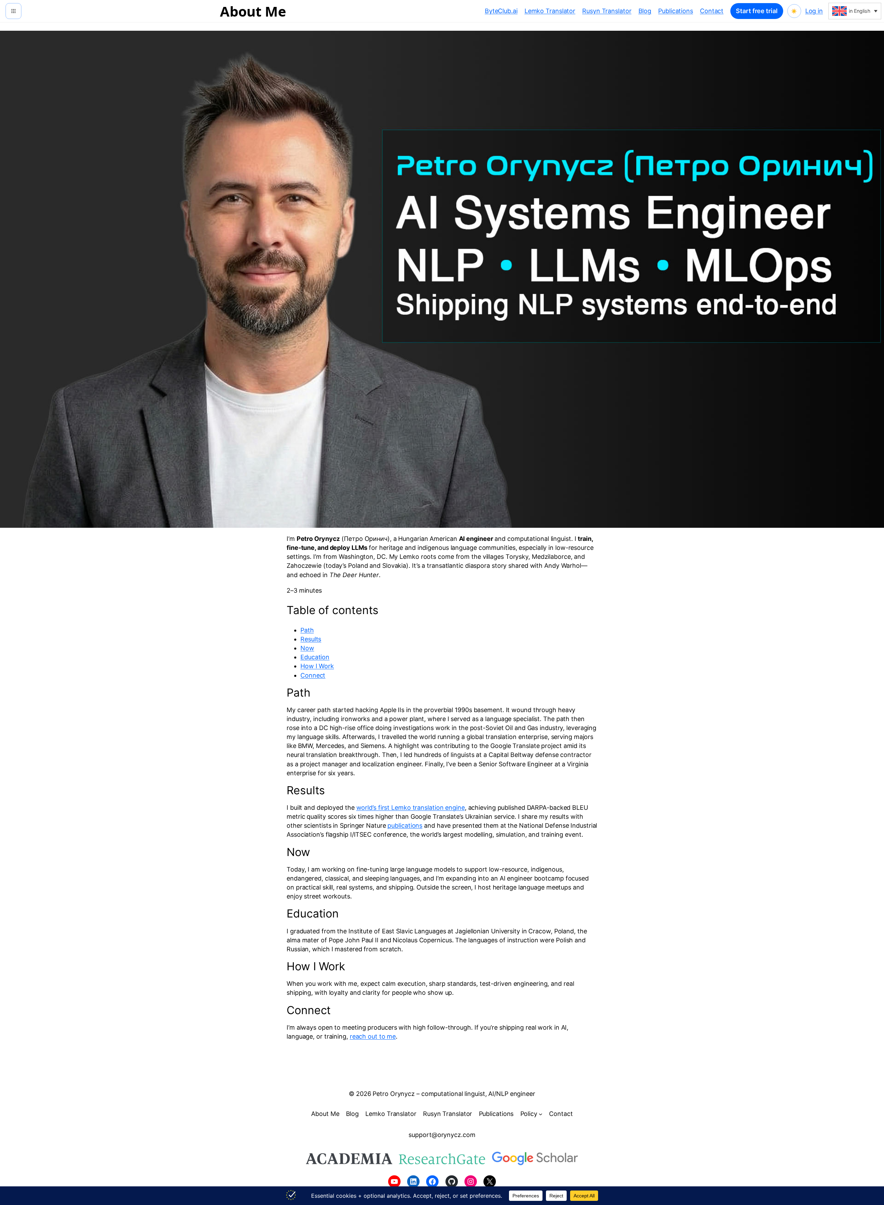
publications (404, 825)
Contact (711, 10)
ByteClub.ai (501, 10)
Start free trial (756, 10)
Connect (312, 675)
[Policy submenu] (540, 1114)
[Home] (13, 11)
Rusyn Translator (606, 10)
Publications (675, 10)
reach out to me (373, 1036)
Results (310, 639)
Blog (645, 10)
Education (314, 657)
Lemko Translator (550, 10)
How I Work (317, 666)
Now (307, 648)
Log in (814, 10)
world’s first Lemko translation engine (410, 807)
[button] (854, 11)
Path (307, 630)
